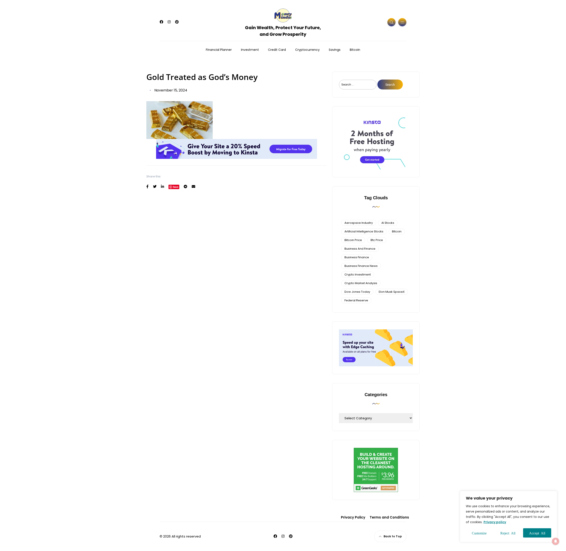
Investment (250, 50)
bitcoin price (353, 240)
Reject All (507, 533)
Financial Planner (219, 50)
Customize (479, 533)
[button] (555, 541)
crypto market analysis (360, 283)
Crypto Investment (357, 274)
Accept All (537, 533)
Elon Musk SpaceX (392, 292)
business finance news (361, 266)
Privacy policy (495, 522)
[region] (508, 516)
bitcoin (397, 231)
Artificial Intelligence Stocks (363, 231)
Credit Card (277, 50)
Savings (334, 50)
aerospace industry (358, 223)
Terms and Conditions (389, 517)
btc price (377, 240)
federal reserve (356, 300)
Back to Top (393, 536)
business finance (356, 257)
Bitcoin (355, 50)
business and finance (359, 249)
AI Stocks (387, 223)
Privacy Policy (353, 517)
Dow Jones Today (357, 292)
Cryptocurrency (307, 50)
